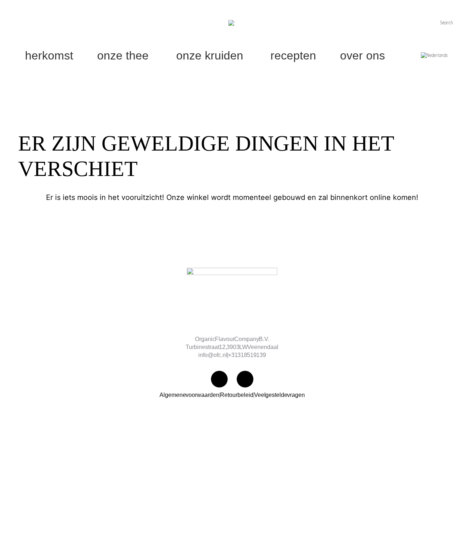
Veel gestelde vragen (279, 395)
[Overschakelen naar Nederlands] (435, 55)
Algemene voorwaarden (189, 395)
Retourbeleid (236, 395)
